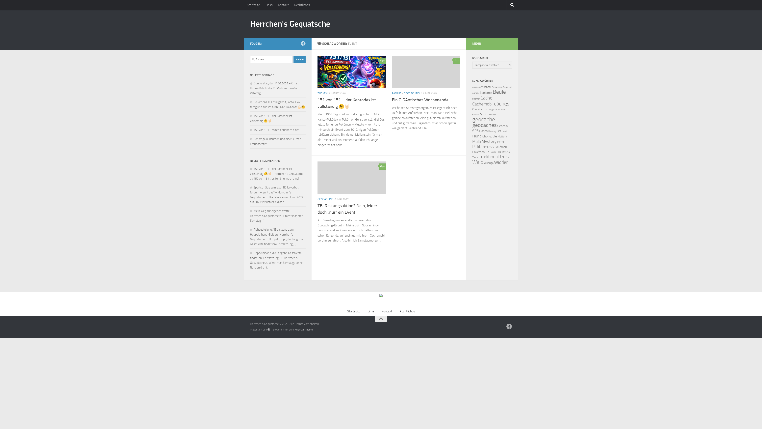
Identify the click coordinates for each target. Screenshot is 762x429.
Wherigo (489, 163)
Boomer (476, 99)
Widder (501, 162)
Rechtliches (302, 5)
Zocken (322, 93)
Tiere (475, 157)
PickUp (478, 146)
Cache (486, 98)
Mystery (488, 141)
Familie (396, 93)
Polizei (493, 152)
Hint (498, 131)
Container (477, 109)
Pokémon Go (480, 152)
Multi (476, 141)
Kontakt (283, 5)
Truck (504, 156)
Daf (485, 109)
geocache (483, 119)
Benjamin (486, 93)
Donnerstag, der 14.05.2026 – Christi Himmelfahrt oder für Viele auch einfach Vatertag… (274, 88)
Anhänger (485, 87)
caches (502, 103)
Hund (476, 136)
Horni (504, 131)
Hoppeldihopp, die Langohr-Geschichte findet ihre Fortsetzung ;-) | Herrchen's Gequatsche (276, 258)
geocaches (484, 125)
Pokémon (501, 147)
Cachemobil (483, 104)
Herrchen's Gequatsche (290, 24)
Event (483, 114)
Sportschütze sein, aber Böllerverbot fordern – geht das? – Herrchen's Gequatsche (274, 192)
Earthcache (500, 109)
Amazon (476, 87)
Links (269, 5)
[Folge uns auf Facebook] (303, 43)
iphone (486, 136)
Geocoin (502, 126)
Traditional (489, 156)
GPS (475, 131)
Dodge (491, 109)
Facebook (491, 114)
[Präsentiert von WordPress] (268, 329)
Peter (500, 142)
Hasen (483, 131)
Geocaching (412, 93)
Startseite (253, 5)
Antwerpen (497, 87)
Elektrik (475, 114)
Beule (499, 92)
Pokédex (489, 147)
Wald (477, 162)
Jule (494, 136)
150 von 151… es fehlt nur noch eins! (276, 130)
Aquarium (507, 87)
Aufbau (475, 93)
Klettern (502, 136)
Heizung (492, 131)
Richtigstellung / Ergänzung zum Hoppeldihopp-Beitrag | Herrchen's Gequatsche (272, 234)
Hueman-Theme (303, 329)
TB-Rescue (504, 152)
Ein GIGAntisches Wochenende (420, 99)
